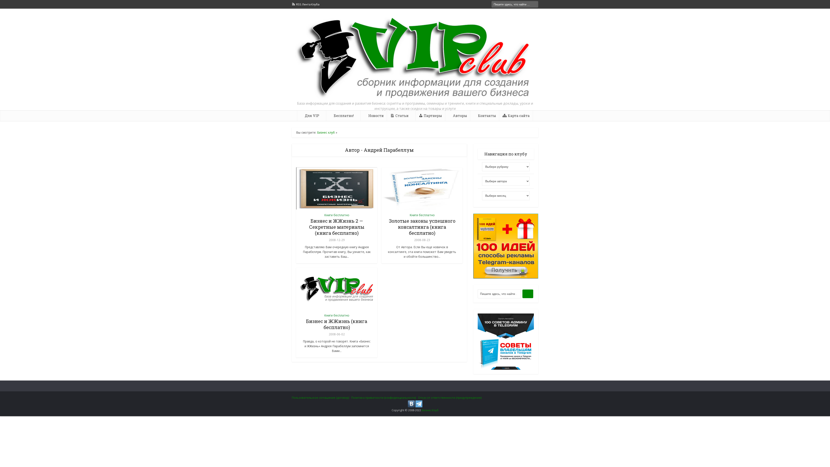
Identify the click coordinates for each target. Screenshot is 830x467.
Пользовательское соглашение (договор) (320, 398)
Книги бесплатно (336, 215)
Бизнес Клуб (430, 410)
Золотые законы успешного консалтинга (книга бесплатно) (422, 227)
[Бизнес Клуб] (415, 58)
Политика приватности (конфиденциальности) (383, 398)
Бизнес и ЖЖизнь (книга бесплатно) (336, 324)
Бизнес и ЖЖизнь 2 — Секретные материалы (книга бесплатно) (336, 227)
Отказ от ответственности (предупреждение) (450, 398)
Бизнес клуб (326, 132)
